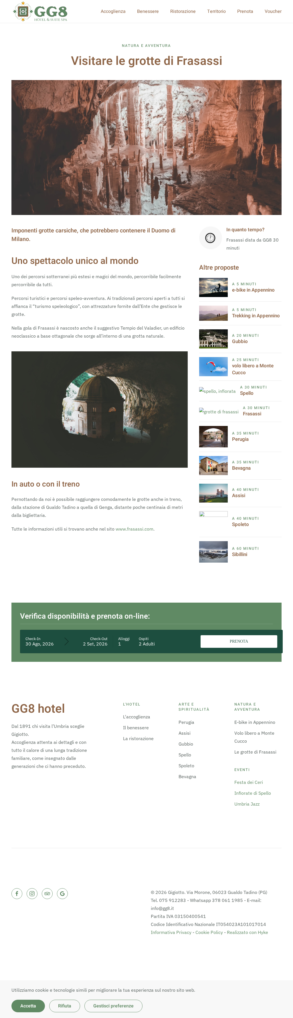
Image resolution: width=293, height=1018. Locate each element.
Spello (247, 393)
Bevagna (241, 468)
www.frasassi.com (134, 529)
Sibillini (239, 554)
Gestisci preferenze (113, 1006)
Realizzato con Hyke (247, 932)
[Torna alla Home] (40, 11)
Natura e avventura (146, 45)
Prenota (245, 11)
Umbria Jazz (247, 804)
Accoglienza (113, 11)
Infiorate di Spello (252, 793)
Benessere (148, 11)
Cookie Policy (209, 932)
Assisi (238, 495)
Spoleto (240, 524)
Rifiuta (64, 1006)
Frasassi (252, 413)
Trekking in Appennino (256, 315)
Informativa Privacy (171, 932)
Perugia (240, 439)
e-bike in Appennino (253, 290)
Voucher (273, 11)
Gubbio (240, 341)
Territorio (216, 11)
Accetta (28, 1006)
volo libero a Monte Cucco (253, 369)
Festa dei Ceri (248, 782)
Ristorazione (183, 11)
